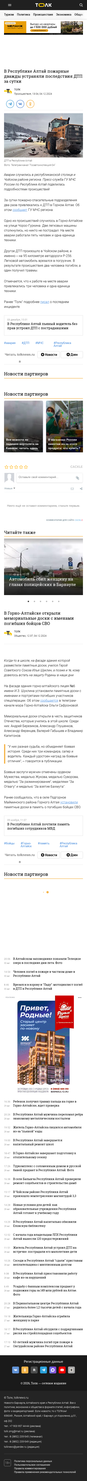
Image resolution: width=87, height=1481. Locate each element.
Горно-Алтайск (26, 845)
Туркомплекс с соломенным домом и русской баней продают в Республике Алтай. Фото (47, 1168)
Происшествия (43, 14)
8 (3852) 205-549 (19, 1441)
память (44, 843)
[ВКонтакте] (20, 103)
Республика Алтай (62, 344)
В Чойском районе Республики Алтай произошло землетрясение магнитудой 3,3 (44, 1194)
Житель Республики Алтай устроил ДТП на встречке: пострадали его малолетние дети (45, 1250)
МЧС (39, 343)
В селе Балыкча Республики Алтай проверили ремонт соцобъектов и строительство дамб (47, 1181)
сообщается (49, 700)
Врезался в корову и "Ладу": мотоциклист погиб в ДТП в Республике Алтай (48, 986)
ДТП (25, 343)
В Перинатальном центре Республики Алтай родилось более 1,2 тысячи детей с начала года (47, 1305)
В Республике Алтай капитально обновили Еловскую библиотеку (44, 1224)
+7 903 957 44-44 (19, 1426)
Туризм (9, 14)
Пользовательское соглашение (32, 1464)
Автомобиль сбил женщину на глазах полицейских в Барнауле (42, 581)
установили (69, 802)
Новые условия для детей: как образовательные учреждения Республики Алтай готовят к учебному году (44, 1209)
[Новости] (48, 354)
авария (10, 343)
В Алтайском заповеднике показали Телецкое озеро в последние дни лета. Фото (47, 961)
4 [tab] (47, 602)
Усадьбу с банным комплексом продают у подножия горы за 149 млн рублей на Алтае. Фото (45, 1290)
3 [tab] (40, 602)
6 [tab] (59, 602)
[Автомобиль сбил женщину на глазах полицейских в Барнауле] (43, 567)
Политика (23, 14)
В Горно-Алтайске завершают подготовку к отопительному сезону (44, 1155)
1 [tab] (28, 602)
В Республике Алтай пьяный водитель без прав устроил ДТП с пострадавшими (42, 326)
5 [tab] (53, 602)
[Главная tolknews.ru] (43, 4)
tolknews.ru (21, 1397)
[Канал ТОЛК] (72, 354)
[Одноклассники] (30, 103)
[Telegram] (9, 103)
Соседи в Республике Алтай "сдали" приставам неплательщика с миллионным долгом (48, 1262)
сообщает (20, 210)
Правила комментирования (30, 1468)
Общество (20, 635)
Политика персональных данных (33, 1461)
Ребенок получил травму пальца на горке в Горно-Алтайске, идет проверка (44, 1103)
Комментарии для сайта (64, 520)
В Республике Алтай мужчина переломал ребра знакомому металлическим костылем (48, 1116)
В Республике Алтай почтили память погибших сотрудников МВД (38, 826)
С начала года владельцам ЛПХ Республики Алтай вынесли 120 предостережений (45, 1237)
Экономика (63, 14)
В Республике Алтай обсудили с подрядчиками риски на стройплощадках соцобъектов (48, 1331)
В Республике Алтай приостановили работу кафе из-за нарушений (45, 1275)
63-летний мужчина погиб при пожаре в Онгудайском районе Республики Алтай (43, 1344)
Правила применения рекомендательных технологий (45, 1472)
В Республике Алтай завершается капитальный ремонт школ (37, 1142)
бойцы (9, 843)
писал (44, 302)
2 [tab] (34, 602)
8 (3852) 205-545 (19, 1436)
